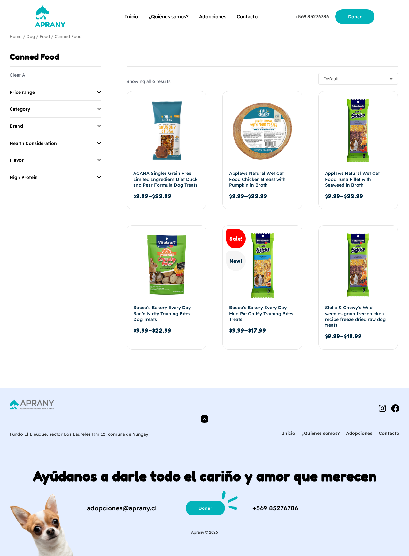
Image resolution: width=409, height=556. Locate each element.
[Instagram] (382, 408)
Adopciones (212, 16)
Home (16, 36)
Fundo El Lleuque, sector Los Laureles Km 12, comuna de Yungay (79, 434)
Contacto (247, 16)
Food (45, 36)
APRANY (50, 24)
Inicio (131, 16)
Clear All (19, 75)
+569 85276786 (312, 16)
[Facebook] (395, 408)
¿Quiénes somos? (169, 16)
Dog (31, 36)
